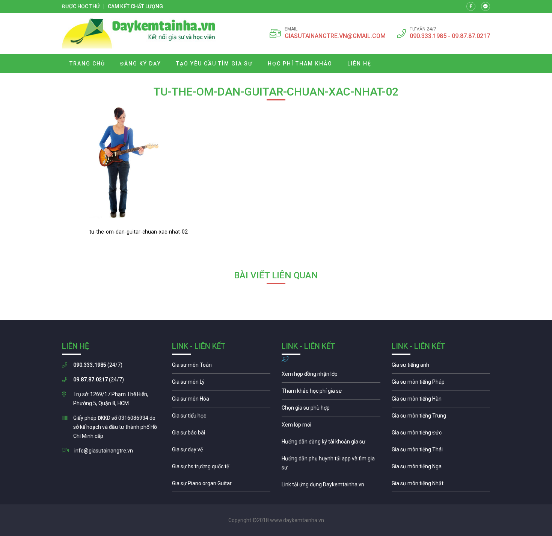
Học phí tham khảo (300, 64)
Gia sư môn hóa (221, 400)
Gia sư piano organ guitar (221, 485)
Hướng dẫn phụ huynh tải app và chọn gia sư (331, 465)
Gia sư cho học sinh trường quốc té (221, 468)
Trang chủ (87, 64)
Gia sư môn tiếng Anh (441, 366)
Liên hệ (359, 64)
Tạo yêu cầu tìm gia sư (214, 64)
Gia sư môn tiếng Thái (441, 451)
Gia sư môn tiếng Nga (331, 486)
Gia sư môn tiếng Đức (441, 434)
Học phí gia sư (331, 392)
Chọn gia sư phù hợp (331, 409)
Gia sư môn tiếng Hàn (441, 400)
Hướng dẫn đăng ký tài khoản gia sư (331, 443)
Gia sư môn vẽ (221, 451)
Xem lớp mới (331, 426)
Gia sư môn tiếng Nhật (441, 485)
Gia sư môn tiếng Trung (441, 417)
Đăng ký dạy (140, 64)
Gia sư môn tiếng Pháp (441, 383)
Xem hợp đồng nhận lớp (331, 375)
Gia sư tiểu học (221, 417)
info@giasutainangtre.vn (103, 451)
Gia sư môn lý (221, 383)
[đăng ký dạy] (139, 33)
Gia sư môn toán (221, 366)
